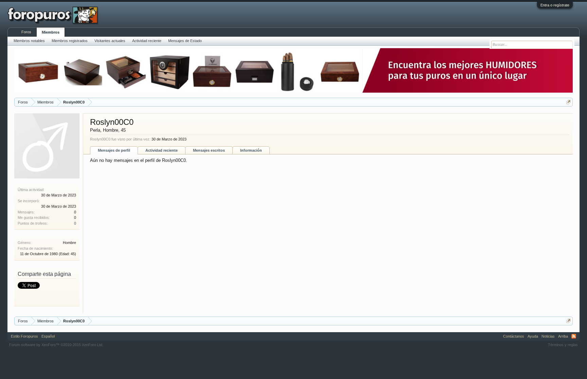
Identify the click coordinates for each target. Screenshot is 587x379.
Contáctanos (513, 336)
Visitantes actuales (109, 41)
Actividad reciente (161, 150)
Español (48, 336)
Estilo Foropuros (24, 336)
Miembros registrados (70, 41)
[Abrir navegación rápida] (568, 102)
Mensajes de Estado (185, 41)
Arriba (563, 336)
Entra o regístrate (554, 5)
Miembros (50, 32)
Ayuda (533, 336)
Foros (26, 32)
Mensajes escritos (209, 150)
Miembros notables (29, 41)
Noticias (548, 336)
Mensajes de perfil (114, 150)
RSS (573, 336)
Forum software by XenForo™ (56, 345)
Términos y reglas (563, 345)
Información (251, 150)
